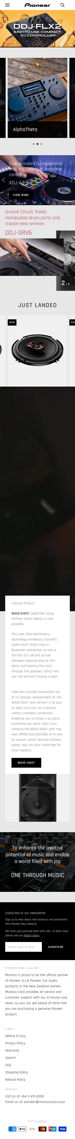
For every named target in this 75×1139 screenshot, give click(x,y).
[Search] (62, 5)
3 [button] (41, 144)
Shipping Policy (16, 1097)
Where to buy (15, 1060)
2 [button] (37, 144)
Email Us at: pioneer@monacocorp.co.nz (35, 1126)
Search (10, 1082)
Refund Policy (15, 1104)
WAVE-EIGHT (26, 788)
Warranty (12, 1075)
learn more (22, 207)
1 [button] (34, 144)
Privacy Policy (15, 1068)
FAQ (8, 1090)
